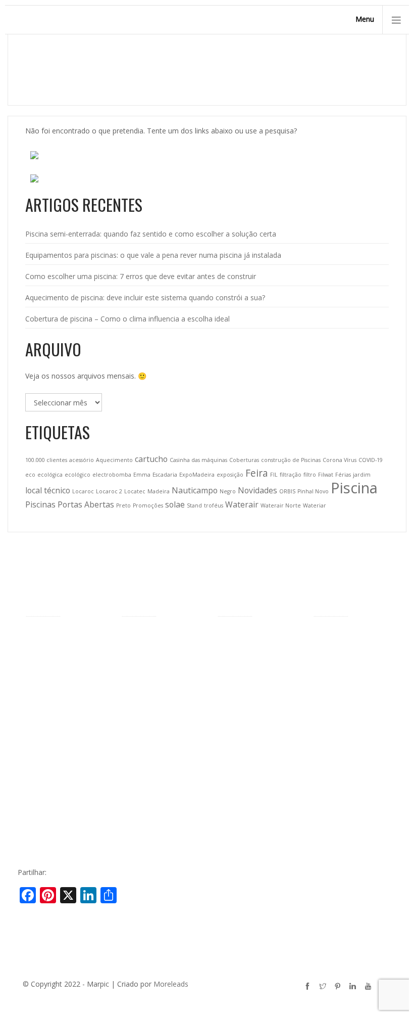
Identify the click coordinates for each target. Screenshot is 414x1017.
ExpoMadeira (197, 474)
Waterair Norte (281, 505)
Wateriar (314, 505)
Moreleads (170, 984)
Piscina (354, 488)
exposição (230, 474)
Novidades (257, 490)
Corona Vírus (339, 460)
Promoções (148, 505)
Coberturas (244, 460)
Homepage (312, 77)
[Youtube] (370, 988)
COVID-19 (370, 460)
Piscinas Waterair (53, 665)
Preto (123, 505)
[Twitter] (324, 988)
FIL (274, 474)
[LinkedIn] (354, 988)
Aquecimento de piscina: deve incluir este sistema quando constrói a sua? (145, 297)
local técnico (47, 490)
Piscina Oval (141, 667)
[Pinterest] (339, 988)
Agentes (38, 680)
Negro (228, 491)
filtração (290, 474)
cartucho (151, 459)
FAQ (32, 798)
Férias (343, 474)
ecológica (50, 474)
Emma (141, 474)
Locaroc (83, 491)
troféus (213, 505)
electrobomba (111, 474)
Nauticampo (195, 490)
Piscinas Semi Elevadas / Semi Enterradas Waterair (161, 712)
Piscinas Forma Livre (155, 652)
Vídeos (36, 783)
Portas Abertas (86, 504)
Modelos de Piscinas (154, 636)
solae (175, 504)
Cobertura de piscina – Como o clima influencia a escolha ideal (127, 318)
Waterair (241, 504)
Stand (194, 505)
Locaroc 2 (109, 491)
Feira (256, 473)
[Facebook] (309, 988)
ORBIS (287, 491)
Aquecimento (114, 460)
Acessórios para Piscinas (257, 636)
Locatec (134, 491)
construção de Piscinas (291, 460)
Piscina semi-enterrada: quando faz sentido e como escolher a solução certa (150, 234)
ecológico (77, 474)
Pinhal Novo (313, 491)
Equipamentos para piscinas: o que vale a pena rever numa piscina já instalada (153, 255)
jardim (362, 474)
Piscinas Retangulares (156, 683)
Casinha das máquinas (198, 460)
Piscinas (40, 504)
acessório (81, 460)
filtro (309, 474)
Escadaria (164, 474)
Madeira (158, 491)
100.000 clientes (46, 460)
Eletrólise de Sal (243, 840)
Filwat (325, 474)
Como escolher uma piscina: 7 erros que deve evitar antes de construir (140, 276)
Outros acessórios (247, 709)
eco (30, 474)
